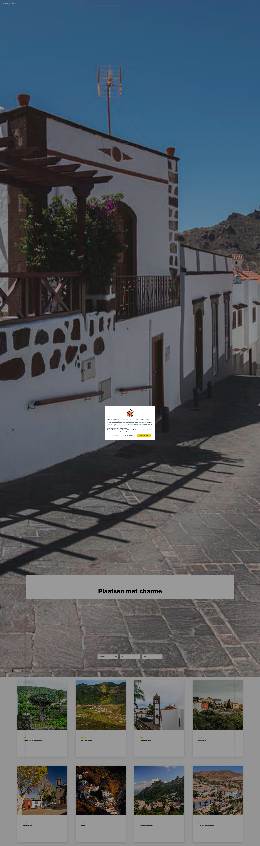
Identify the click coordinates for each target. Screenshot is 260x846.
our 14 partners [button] (123, 419)
